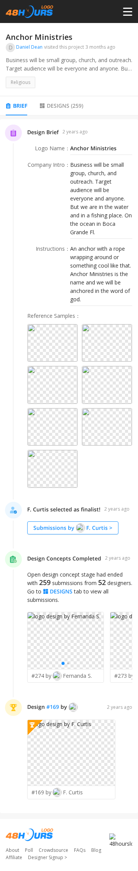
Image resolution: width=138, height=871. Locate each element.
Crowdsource (53, 850)
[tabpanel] (69, 466)
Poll (29, 850)
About (12, 850)
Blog (96, 850)
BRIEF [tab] (20, 105)
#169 (52, 706)
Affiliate (14, 857)
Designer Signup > (47, 857)
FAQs (79, 850)
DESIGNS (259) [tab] (65, 105)
